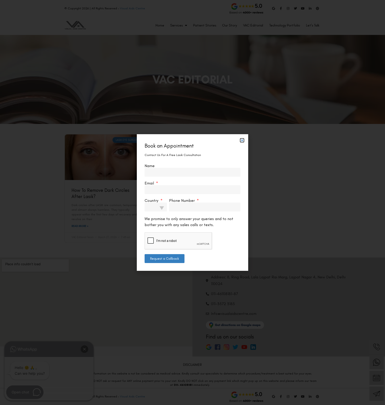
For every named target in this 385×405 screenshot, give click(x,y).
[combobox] (156, 206)
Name (150, 166)
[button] (242, 140)
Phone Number (182, 200)
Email (150, 183)
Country (152, 200)
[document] (192, 202)
